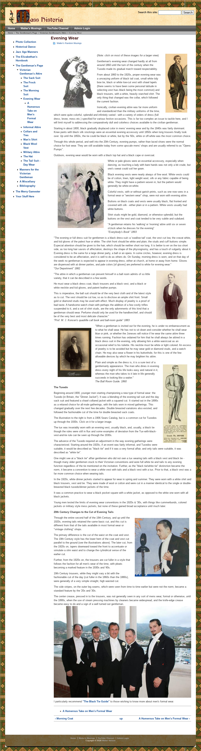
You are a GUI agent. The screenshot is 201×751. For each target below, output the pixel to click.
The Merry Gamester (28, 191)
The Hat (28, 156)
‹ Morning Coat (64, 718)
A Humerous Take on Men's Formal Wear (87, 711)
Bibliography (27, 185)
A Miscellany (27, 181)
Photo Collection (26, 41)
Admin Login (82, 28)
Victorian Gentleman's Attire (53, 33)
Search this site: (148, 12)
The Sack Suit (31, 77)
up (121, 718)
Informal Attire (32, 127)
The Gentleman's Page (26, 33)
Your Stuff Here (25, 196)
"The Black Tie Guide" (96, 701)
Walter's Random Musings (69, 43)
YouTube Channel (58, 28)
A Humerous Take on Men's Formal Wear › (164, 718)
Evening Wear (31, 98)
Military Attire (31, 152)
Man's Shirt (30, 139)
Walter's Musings (31, 28)
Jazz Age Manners (27, 51)
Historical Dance (26, 46)
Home (11, 28)
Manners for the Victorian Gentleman (29, 173)
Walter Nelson (108, 740)
